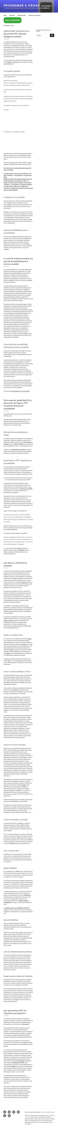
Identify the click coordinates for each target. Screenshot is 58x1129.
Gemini (15, 62)
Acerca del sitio (22, 15)
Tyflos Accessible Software (48, 1112)
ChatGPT (9, 62)
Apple (29, 639)
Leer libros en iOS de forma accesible (15, 564)
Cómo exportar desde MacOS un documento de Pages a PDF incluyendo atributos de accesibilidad (17, 404)
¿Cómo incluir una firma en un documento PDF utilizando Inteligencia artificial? (16, 33)
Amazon (24, 582)
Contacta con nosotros (34, 15)
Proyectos (12, 15)
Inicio (5, 15)
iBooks (9, 653)
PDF (9, 661)
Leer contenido (12, 20)
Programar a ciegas (22, 5)
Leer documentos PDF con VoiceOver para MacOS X (14, 1012)
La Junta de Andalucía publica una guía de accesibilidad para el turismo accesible (18, 261)
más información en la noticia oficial (20, 391)
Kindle (5, 620)
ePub (19, 661)
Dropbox (24, 785)
